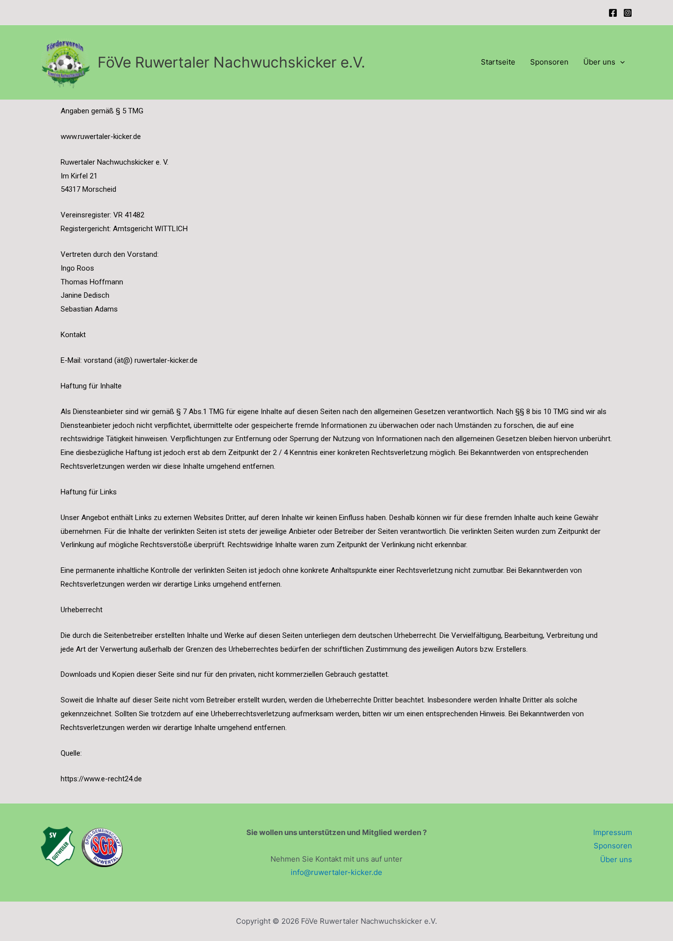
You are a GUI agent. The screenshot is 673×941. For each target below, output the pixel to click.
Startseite (498, 62)
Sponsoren (549, 62)
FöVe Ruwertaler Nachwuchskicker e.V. (231, 62)
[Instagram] (627, 12)
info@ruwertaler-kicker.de (336, 872)
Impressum (612, 832)
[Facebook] (612, 12)
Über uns (599, 62)
